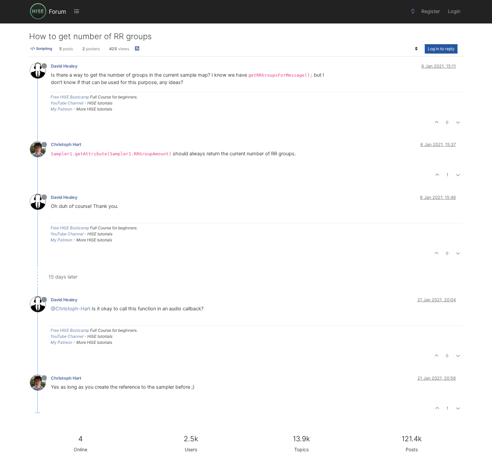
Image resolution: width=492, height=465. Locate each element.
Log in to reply (441, 48)
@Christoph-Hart (70, 309)
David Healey (64, 66)
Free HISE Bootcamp (70, 96)
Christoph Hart (66, 144)
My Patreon (61, 108)
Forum (57, 11)
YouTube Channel (67, 102)
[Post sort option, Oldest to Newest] (416, 49)
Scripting (43, 49)
